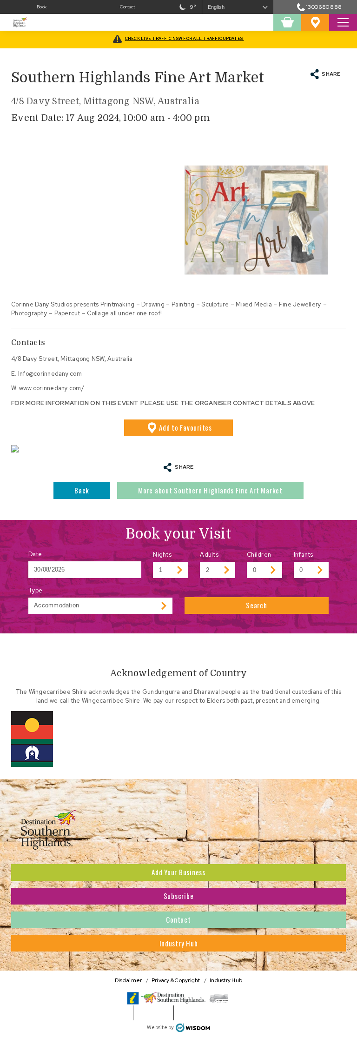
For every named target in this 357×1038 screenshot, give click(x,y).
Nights (162, 555)
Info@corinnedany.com (50, 374)
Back (81, 490)
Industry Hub (178, 943)
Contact (127, 7)
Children (259, 555)
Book (41, 7)
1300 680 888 (324, 6)
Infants (303, 555)
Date (35, 554)
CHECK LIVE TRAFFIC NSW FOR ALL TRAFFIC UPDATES (184, 38)
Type (35, 590)
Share (331, 73)
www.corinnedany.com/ (51, 388)
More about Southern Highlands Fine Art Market (210, 490)
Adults (209, 555)
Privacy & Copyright (176, 980)
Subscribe (179, 896)
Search (256, 605)
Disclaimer (128, 980)
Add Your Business (178, 872)
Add (185, 427)
